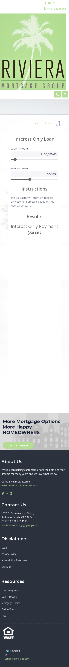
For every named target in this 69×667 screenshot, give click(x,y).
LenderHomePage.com (17, 658)
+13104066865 (56, 8)
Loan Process (9, 596)
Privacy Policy (8, 554)
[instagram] (54, 3)
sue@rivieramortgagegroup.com (19, 525)
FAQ (3, 615)
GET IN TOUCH (18, 445)
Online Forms (9, 609)
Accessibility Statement (14, 560)
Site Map (6, 566)
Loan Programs (10, 590)
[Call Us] (57, 94)
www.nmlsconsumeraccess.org (19, 485)
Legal (4, 547)
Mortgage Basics (10, 603)
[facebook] (45, 3)
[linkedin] (49, 3)
